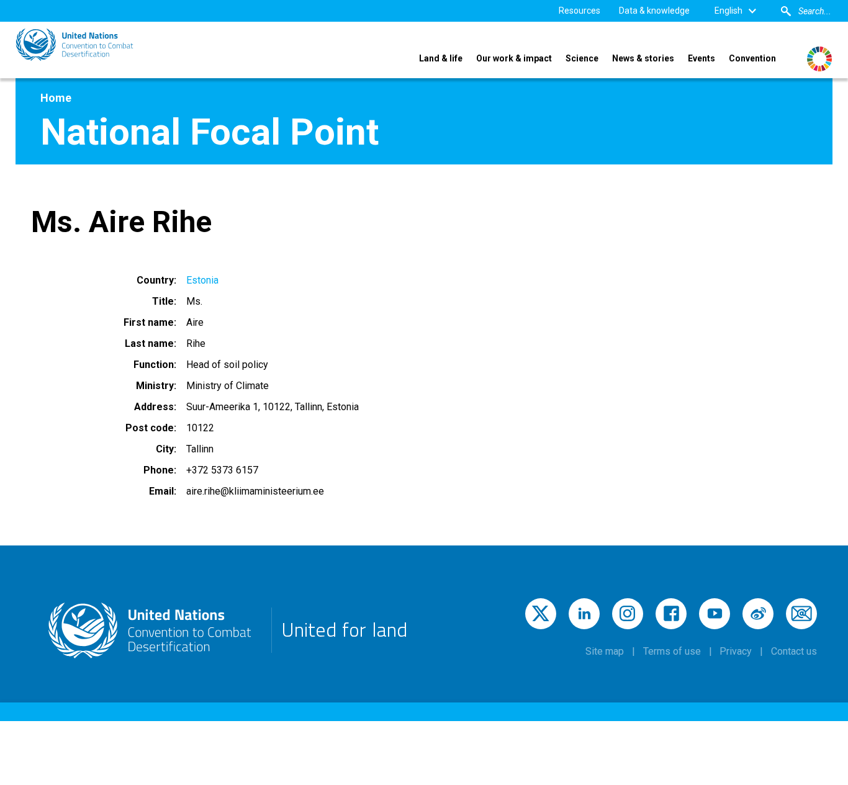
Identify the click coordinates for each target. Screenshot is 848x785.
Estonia (202, 280)
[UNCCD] (74, 44)
